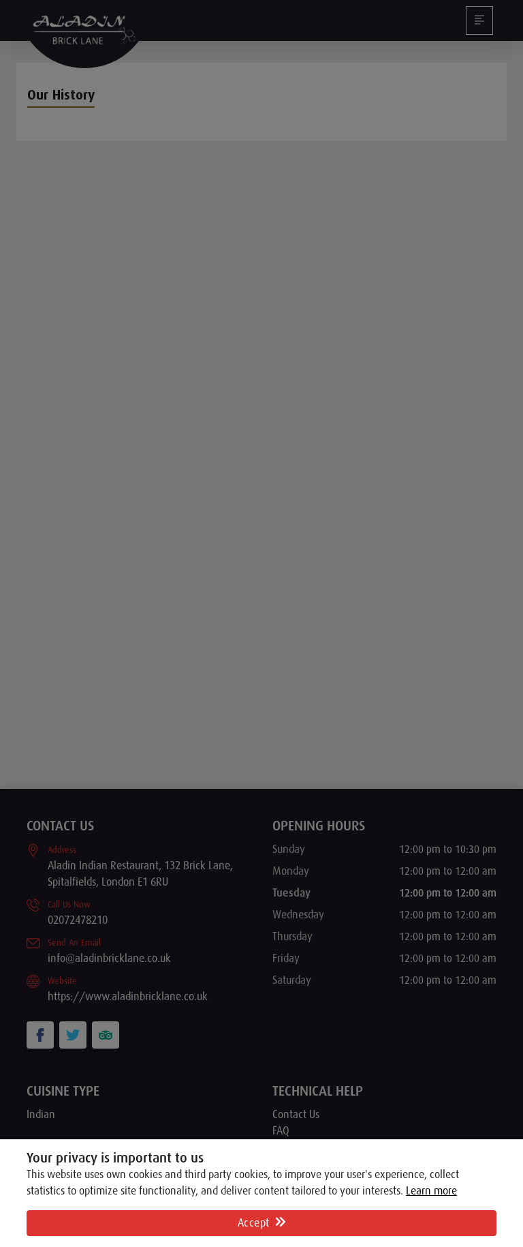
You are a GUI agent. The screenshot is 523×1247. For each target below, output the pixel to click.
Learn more (431, 1191)
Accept (255, 1223)
